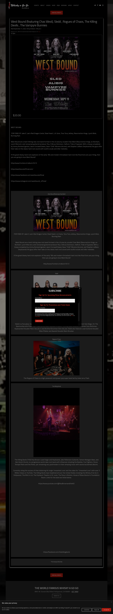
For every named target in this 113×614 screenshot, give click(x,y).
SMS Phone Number (40, 307)
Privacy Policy (37, 316)
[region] (56, 607)
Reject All (96, 609)
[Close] (111, 602)
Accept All (106, 609)
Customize (86, 609)
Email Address (39, 298)
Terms (72, 315)
